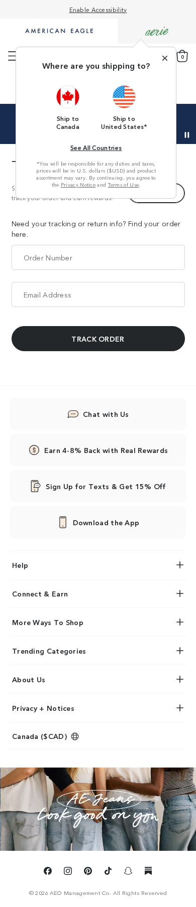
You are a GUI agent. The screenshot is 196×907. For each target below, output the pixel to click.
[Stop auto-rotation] (187, 135)
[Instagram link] (68, 872)
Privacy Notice (78, 184)
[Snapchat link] (128, 872)
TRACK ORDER (97, 339)
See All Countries (96, 147)
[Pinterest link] (88, 872)
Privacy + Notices (43, 708)
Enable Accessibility (98, 9)
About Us (28, 679)
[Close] (164, 58)
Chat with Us (106, 414)
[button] (68, 107)
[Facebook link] (48, 872)
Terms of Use (123, 184)
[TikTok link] (108, 872)
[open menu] (13, 56)
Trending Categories (49, 651)
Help (20, 565)
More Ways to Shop (47, 622)
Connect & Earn (40, 593)
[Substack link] (148, 872)
